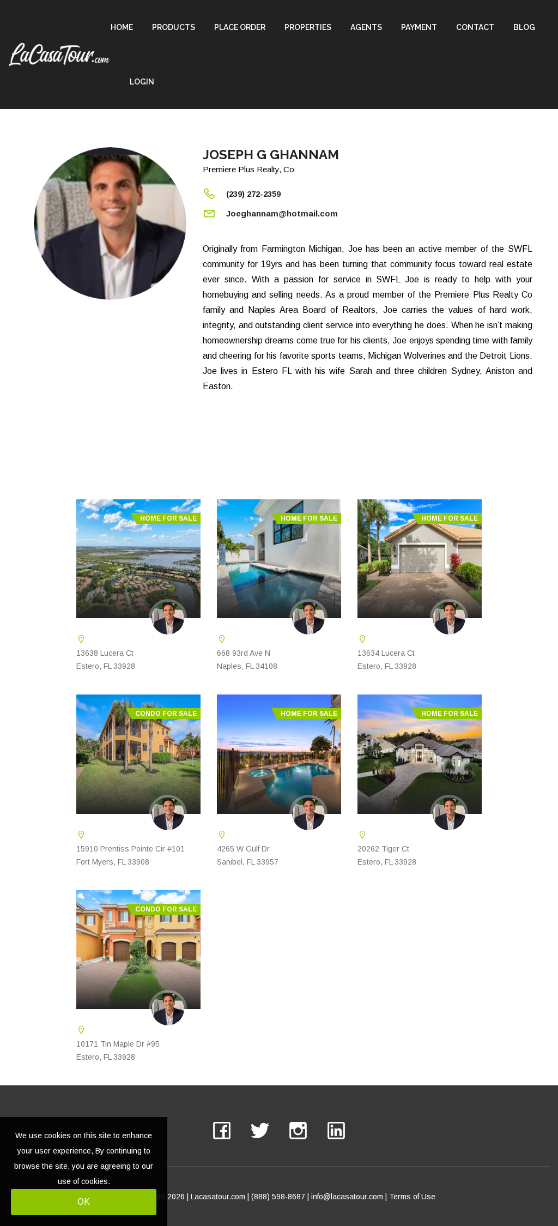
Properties (307, 27)
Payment (419, 27)
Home (122, 27)
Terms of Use (412, 1196)
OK (83, 1201)
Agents (366, 27)
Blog (524, 27)
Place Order (239, 27)
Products (173, 27)
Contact (475, 27)
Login (142, 81)
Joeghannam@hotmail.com (282, 213)
